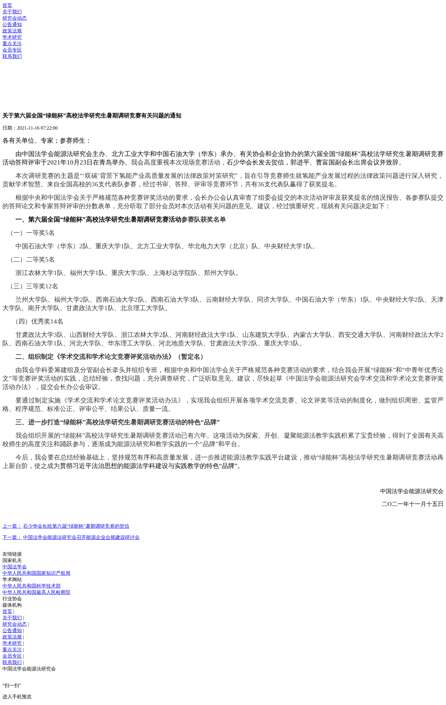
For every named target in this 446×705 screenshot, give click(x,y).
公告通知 (12, 24)
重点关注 (12, 43)
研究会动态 (14, 18)
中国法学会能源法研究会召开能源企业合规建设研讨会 (81, 537)
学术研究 (12, 37)
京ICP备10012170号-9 (80, 668)
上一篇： (12, 526)
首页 (7, 5)
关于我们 (12, 11)
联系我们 (12, 56)
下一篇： (12, 537)
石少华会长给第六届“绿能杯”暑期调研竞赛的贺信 (76, 526)
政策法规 (12, 30)
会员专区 (12, 50)
